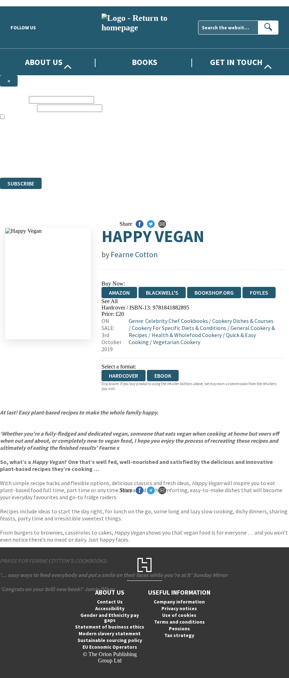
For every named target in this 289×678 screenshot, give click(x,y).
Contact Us (110, 602)
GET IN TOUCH (236, 62)
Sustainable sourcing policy (110, 640)
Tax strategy (179, 635)
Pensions (179, 628)
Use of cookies (179, 615)
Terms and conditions (179, 622)
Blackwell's (162, 292)
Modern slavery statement (110, 633)
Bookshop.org (214, 292)
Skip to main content (23, 3)
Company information (179, 602)
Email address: (18, 108)
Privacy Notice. (139, 162)
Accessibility (109, 608)
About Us (43, 62)
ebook (162, 375)
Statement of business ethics (109, 627)
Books (144, 62)
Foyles (259, 292)
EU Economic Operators (109, 647)
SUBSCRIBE (20, 183)
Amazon (119, 292)
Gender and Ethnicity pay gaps (109, 617)
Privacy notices (179, 608)
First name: (13, 99)
